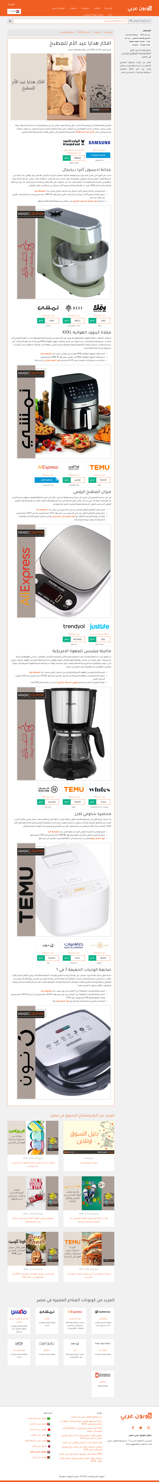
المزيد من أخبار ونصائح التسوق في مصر (82, 1116)
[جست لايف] (99, 627)
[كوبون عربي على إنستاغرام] (148, 1428)
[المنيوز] (102, 1375)
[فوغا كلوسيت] (74, 468)
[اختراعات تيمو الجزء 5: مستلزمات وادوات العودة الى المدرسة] (88, 1249)
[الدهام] (99, 946)
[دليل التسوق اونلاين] (88, 1138)
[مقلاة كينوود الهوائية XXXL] (64, 412)
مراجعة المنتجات (67, 32)
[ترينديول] (74, 627)
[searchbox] (70, 21)
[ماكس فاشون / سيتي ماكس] (19, 1312)
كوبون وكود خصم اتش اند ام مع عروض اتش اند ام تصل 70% (81, 1437)
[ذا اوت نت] (102, 1344)
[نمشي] (48, 308)
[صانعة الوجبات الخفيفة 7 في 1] (64, 1053)
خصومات (85, 8)
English (11, 5)
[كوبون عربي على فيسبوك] (133, 1428)
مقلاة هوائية (145, 45)
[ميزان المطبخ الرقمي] (64, 571)
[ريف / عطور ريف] (74, 308)
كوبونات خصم (58, 8)
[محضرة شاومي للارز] (64, 890)
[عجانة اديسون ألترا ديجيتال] (64, 253)
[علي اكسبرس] (48, 468)
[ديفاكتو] (47, 1344)
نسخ (67, 158)
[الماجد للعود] (74, 143)
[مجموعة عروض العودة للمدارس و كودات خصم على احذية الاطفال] (32, 1193)
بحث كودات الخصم (141, 21)
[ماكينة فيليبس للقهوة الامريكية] (64, 734)
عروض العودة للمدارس (93, 15)
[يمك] (99, 308)
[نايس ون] (48, 790)
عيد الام (128, 38)
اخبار (110, 15)
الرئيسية (108, 8)
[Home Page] (136, 1417)
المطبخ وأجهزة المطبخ (141, 38)
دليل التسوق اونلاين (89, 1163)
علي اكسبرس (75, 1319)
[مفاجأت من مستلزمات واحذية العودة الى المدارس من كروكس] (32, 1138)
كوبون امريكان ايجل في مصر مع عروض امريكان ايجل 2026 (82, 1448)
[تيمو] (99, 468)
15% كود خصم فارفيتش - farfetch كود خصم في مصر (82, 1430)
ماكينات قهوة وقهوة (137, 42)
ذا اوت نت (103, 1350)
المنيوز (103, 1382)
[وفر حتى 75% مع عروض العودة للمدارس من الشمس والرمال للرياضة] (88, 1193)
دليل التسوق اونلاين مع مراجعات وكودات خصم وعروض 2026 (81, 1423)
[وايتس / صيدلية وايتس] (99, 790)
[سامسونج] (99, 143)
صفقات (73, 8)
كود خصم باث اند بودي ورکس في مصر (82, 1443)
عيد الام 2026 (84, 32)
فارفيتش (103, 1319)
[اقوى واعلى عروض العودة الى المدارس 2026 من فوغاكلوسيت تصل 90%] (32, 1249)
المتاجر (97, 8)
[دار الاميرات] (74, 946)
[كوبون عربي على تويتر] (141, 1428)
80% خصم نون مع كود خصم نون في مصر (80, 1454)
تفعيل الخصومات (98, 155)
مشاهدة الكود (46, 480)
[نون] (48, 946)
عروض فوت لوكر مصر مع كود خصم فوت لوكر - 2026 (80, 1460)
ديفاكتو (47, 1350)
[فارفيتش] (102, 1312)
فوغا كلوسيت (19, 1350)
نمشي (47, 1319)
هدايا (148, 42)
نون (74, 1350)
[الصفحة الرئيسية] (140, 9)
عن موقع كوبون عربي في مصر (86, 1417)
